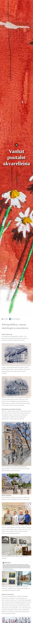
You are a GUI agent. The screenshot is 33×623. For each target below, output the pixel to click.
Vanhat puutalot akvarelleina (16, 157)
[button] (16, 145)
